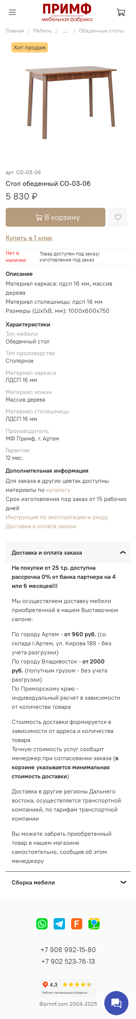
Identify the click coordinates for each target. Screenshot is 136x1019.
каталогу (58, 489)
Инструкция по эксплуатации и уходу (57, 517)
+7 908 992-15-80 (68, 949)
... (65, 31)
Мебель (42, 30)
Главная (15, 30)
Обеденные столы (101, 30)
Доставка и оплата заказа (41, 526)
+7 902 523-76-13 (68, 961)
